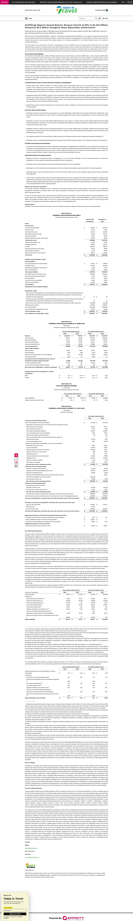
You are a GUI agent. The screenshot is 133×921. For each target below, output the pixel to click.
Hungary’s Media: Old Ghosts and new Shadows (102, 2)
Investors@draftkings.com (32, 857)
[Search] (96, 18)
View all (129, 2)
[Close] (27, 894)
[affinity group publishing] (16, 462)
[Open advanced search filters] (99, 18)
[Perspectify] (16, 458)
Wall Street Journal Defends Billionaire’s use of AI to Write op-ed (61, 2)
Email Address (8, 907)
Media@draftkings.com (31, 848)
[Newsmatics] (16, 465)
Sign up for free (15, 914)
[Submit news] (16, 455)
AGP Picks (4, 2)
